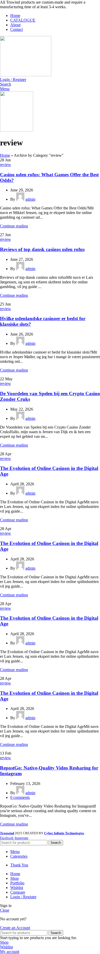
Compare (17, 892)
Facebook (7, 838)
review (5, 164)
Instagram (21, 838)
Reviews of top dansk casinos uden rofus (42, 249)
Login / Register (23, 897)
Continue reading (14, 226)
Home (5, 155)
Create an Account (15, 927)
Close (4, 910)
